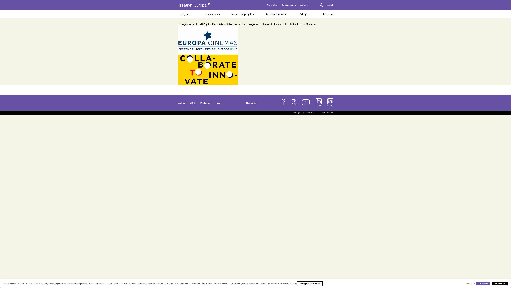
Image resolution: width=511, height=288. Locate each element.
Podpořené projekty (242, 14)
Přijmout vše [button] (483, 284)
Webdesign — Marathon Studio (303, 113)
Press (219, 103)
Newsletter (272, 5)
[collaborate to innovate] (255, 55)
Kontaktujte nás (288, 5)
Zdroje (303, 14)
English (330, 5)
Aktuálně (328, 14)
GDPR (193, 103)
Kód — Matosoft (327, 113)
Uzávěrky (304, 5)
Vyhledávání (321, 5)
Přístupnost (205, 103)
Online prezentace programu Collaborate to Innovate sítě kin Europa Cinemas (271, 24)
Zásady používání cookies (309, 284)
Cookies (181, 103)
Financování (213, 14)
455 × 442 (217, 24)
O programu (184, 14)
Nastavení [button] (470, 283)
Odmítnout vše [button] (499, 284)
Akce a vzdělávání (275, 14)
